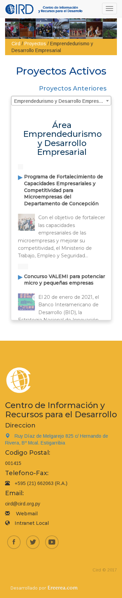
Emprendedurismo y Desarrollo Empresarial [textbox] (61, 101)
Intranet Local (32, 523)
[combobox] (61, 101)
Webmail (27, 514)
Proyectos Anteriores (72, 88)
